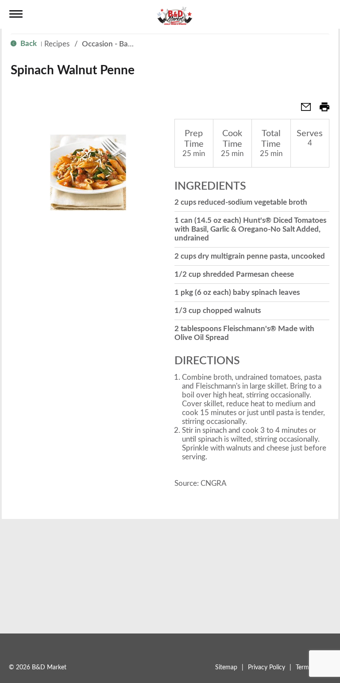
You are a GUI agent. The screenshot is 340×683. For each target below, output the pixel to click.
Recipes (57, 44)
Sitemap (226, 667)
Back (28, 43)
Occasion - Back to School (125, 44)
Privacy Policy (266, 667)
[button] (302, 110)
